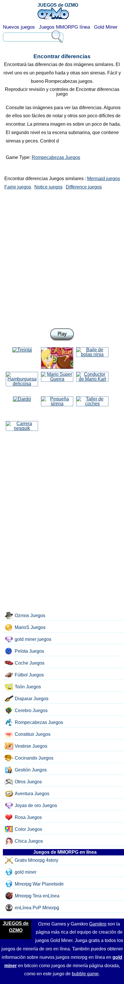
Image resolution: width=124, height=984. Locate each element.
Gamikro (97, 923)
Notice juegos (48, 186)
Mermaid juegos (103, 178)
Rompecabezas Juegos (56, 157)
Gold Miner (106, 27)
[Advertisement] (62, 258)
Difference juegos (84, 186)
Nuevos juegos (19, 27)
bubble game (85, 973)
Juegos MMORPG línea (64, 27)
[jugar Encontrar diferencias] (62, 334)
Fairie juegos (17, 186)
